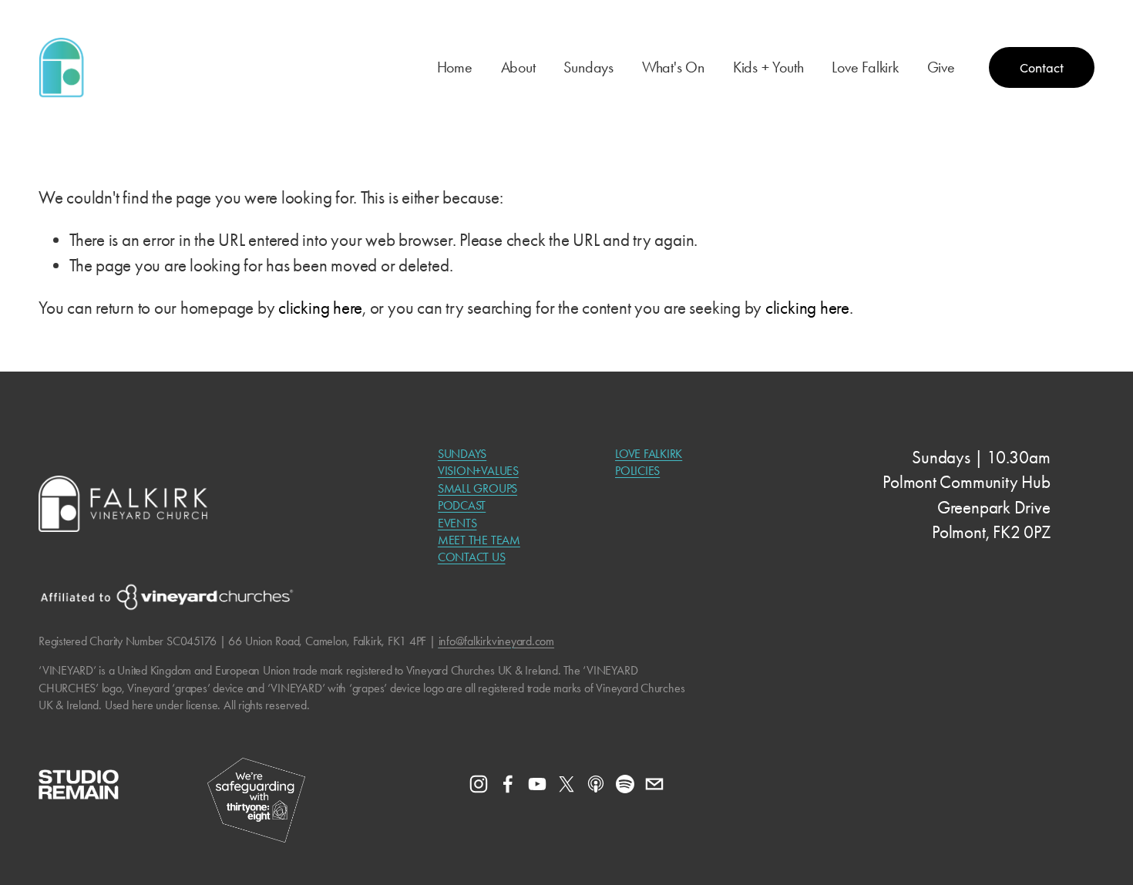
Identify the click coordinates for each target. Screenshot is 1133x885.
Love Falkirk (865, 67)
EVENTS (457, 523)
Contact (1042, 67)
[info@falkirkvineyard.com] (654, 784)
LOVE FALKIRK (648, 453)
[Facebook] (508, 784)
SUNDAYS (462, 453)
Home (454, 67)
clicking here (320, 308)
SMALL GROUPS (477, 488)
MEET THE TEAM (479, 540)
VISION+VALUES (478, 470)
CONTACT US (472, 557)
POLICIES (637, 470)
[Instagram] (478, 784)
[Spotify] (625, 784)
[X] (566, 784)
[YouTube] (537, 784)
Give (941, 67)
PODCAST (462, 505)
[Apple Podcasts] (596, 784)
